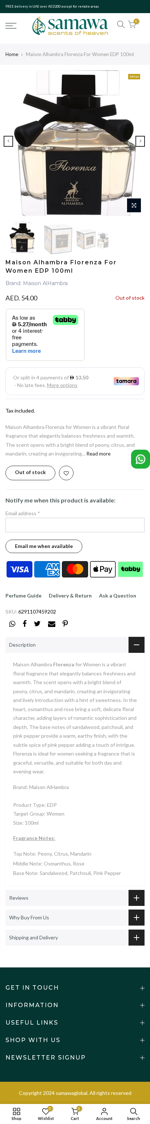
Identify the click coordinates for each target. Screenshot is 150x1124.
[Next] (140, 141)
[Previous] (8, 141)
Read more (98, 453)
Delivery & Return (70, 595)
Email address (22, 513)
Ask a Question (117, 595)
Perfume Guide (23, 595)
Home (11, 54)
